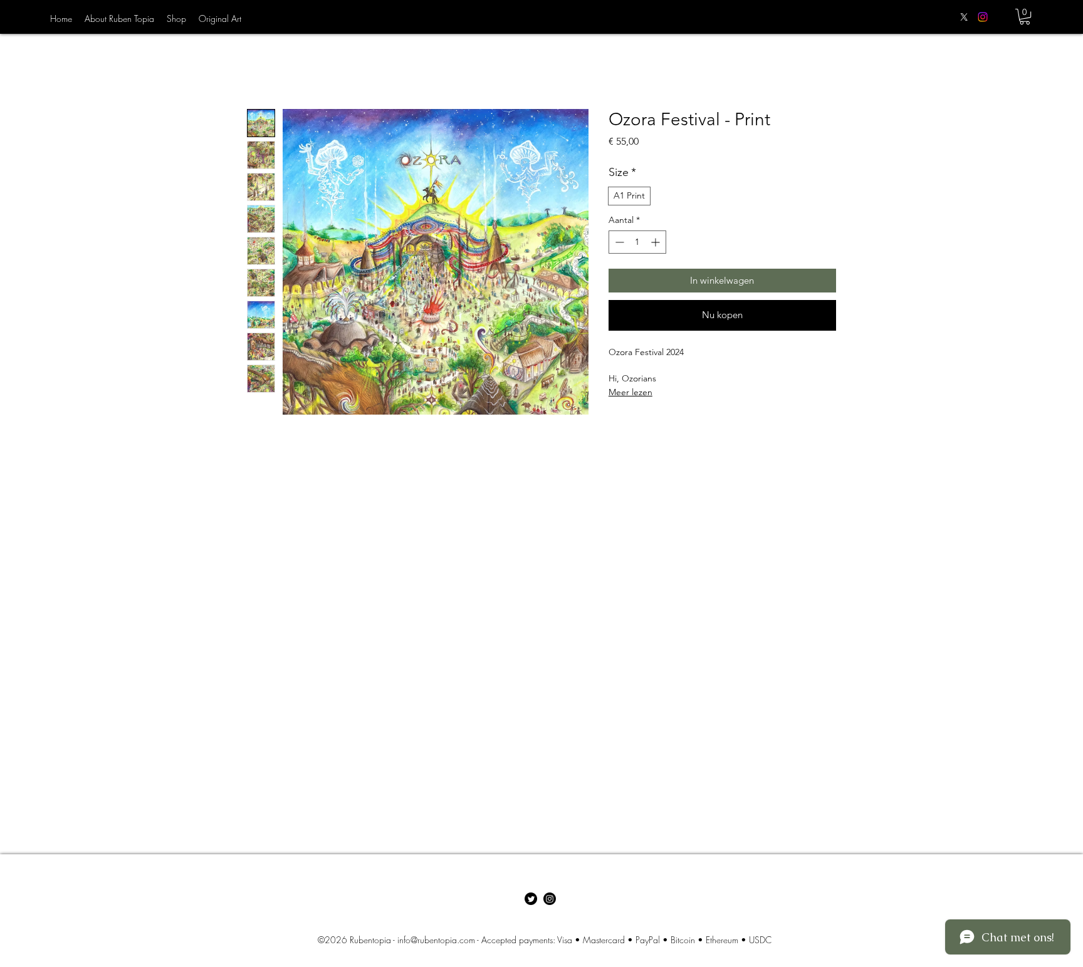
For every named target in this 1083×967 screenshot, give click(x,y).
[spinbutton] (637, 242)
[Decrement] (618, 242)
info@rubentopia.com (436, 940)
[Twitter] (531, 898)
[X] (964, 17)
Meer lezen (630, 392)
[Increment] (656, 242)
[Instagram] (982, 17)
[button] (1024, 16)
